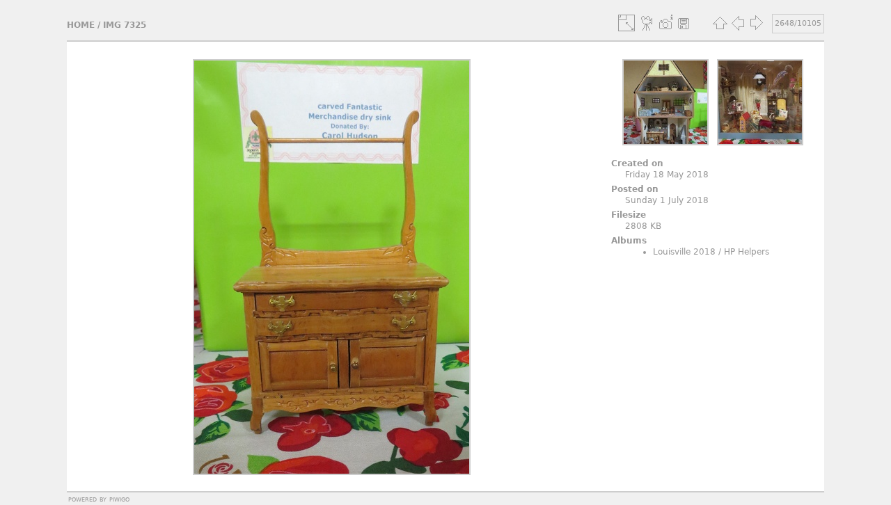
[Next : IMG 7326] (756, 23)
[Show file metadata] (665, 23)
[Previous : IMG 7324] (738, 23)
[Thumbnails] (720, 23)
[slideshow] (647, 23)
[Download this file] (684, 23)
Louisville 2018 (684, 252)
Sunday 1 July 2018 (667, 200)
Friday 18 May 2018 (667, 174)
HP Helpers (746, 252)
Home (81, 25)
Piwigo (119, 499)
